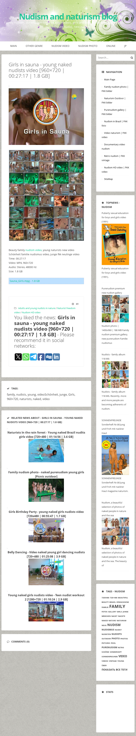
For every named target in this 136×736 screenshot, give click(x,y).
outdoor (106, 638)
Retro (121, 647)
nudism (114, 625)
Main (13, 46)
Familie (105, 607)
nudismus (108, 629)
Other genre (34, 46)
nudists (21, 394)
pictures (106, 643)
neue (104, 625)
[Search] (131, 57)
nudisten (106, 634)
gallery (112, 611)
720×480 (113, 597)
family (11, 394)
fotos (104, 611)
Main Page (109, 79)
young (32, 394)
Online (110, 46)
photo (116, 638)
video (46, 399)
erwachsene (123, 602)
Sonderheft (116, 652)
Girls (71, 394)
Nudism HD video (31, 312)
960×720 (12, 399)
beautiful (123, 597)
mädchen (106, 616)
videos (105, 661)
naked (37, 399)
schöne (105, 652)
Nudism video (60, 46)
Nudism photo (87, 46)
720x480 (105, 597)
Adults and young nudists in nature (36, 308)
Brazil (112, 602)
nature (112, 620)
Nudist (118, 630)
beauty (105, 602)
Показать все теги (115, 669)
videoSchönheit (47, 394)
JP (125, 46)
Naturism (121, 620)
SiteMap (108, 179)
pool (113, 643)
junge (63, 394)
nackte (121, 616)
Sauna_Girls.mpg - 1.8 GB (25, 281)
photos (124, 638)
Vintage (113, 661)
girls (119, 611)
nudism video (34, 250)
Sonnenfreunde (110, 656)
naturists (25, 399)
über (104, 665)
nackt (114, 616)
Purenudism (109, 647)
